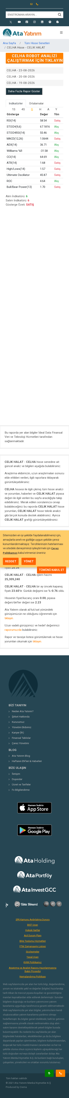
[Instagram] (34, 22)
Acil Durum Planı (32, 935)
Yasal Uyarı (33, 957)
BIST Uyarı (32, 925)
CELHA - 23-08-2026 (21, 70)
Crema (23, 1087)
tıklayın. (9, 618)
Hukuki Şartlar (32, 930)
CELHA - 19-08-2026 (21, 83)
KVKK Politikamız (33, 962)
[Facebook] (27, 22)
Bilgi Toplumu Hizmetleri (33, 941)
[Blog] (57, 22)
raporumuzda (13, 630)
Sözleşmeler (32, 951)
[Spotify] (50, 22)
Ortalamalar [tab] (36, 103)
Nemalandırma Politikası (33, 976)
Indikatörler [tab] (16, 103)
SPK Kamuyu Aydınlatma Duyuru (33, 919)
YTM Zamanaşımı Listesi (32, 946)
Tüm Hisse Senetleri (37, 43)
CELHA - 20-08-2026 (21, 76)
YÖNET (29, 561)
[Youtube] (19, 22)
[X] (11, 22)
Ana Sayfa (9, 43)
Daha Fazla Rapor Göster (24, 91)
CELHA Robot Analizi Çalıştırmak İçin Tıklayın (35, 58)
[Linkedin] (42, 22)
